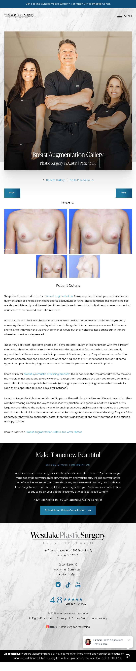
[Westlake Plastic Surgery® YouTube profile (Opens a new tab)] (77, 585)
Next (124, 193)
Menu (128, 16)
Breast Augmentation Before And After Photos (54, 432)
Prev (12, 193)
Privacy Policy (80, 618)
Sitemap (62, 618)
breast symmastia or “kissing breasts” (47, 374)
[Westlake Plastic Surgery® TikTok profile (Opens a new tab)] (68, 585)
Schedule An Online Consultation (65, 510)
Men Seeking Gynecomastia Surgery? (68, 4)
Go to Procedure (80, 180)
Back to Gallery (55, 180)
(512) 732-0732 (68, 565)
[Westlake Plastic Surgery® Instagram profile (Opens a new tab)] (58, 585)
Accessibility (99, 618)
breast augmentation (59, 296)
